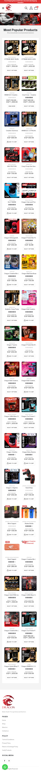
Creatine (12, 93)
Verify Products (6, 750)
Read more (12, 106)
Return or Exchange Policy (10, 746)
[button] (3, 8)
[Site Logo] (8, 8)
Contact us (5, 731)
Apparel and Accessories (29, 485)
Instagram (9, 761)
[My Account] (31, 8)
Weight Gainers (29, 57)
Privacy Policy (6, 743)
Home (4, 720)
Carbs (29, 664)
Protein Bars (29, 236)
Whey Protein (12, 57)
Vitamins (12, 236)
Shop (3, 724)
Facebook (5, 761)
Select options (12, 70)
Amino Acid (29, 128)
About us (4, 727)
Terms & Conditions (8, 739)
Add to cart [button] (13, 142)
